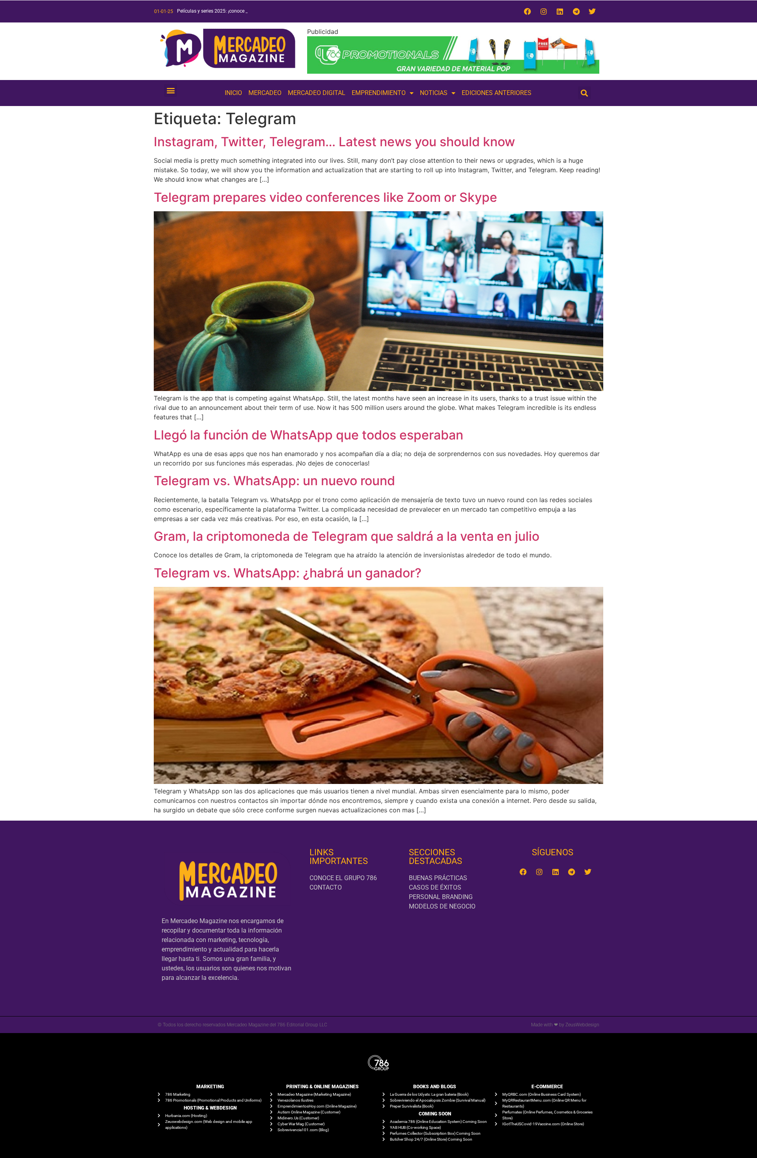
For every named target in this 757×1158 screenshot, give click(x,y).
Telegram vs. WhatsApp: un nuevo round (274, 480)
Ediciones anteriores (496, 93)
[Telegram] (576, 11)
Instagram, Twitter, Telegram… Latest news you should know (334, 141)
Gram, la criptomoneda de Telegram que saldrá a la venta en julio (346, 536)
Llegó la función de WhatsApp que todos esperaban (308, 435)
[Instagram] (544, 11)
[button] (170, 90)
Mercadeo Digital (316, 93)
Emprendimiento (379, 93)
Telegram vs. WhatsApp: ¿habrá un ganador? (287, 573)
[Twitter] (592, 11)
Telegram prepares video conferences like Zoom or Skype (325, 197)
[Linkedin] (560, 11)
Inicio (233, 93)
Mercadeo (265, 93)
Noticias (433, 93)
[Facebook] (527, 11)
